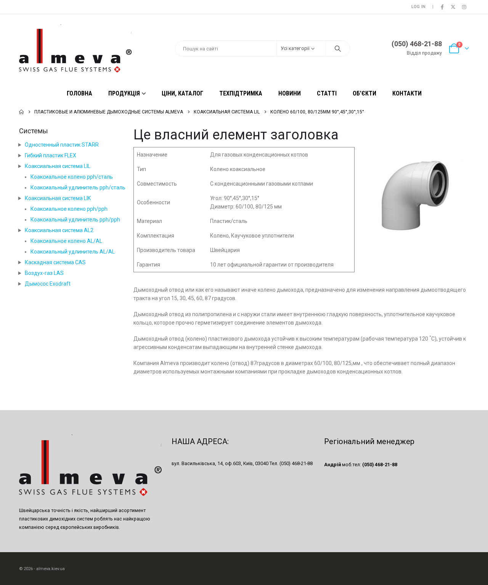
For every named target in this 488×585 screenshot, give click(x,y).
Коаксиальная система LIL (57, 166)
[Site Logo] (76, 48)
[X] (453, 7)
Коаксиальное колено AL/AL (66, 241)
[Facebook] (442, 7)
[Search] (338, 48)
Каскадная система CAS (55, 262)
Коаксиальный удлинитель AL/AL (72, 252)
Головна (79, 93)
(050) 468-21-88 (417, 44)
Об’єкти (364, 93)
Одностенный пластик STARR (62, 145)
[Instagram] (464, 7)
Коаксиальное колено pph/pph (69, 209)
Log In (418, 6)
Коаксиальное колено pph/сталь (71, 177)
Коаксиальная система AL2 (59, 230)
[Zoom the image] (415, 151)
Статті (327, 93)
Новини (289, 93)
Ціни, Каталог (182, 93)
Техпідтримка (240, 93)
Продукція (124, 93)
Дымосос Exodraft (48, 284)
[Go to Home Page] (21, 112)
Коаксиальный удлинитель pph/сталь (77, 187)
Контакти (407, 93)
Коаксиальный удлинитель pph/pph (75, 220)
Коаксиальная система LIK (58, 198)
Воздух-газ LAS (44, 273)
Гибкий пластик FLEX (50, 155)
